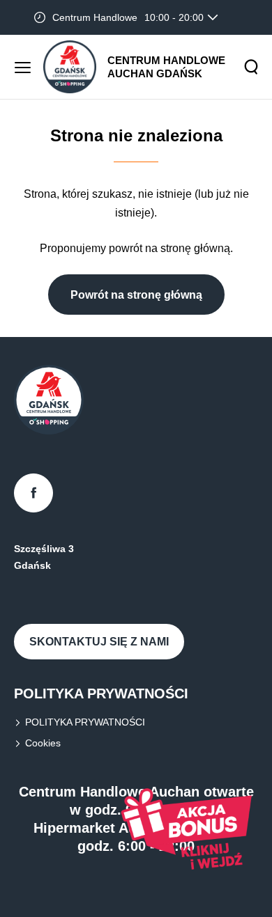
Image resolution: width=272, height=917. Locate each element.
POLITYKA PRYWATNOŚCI (85, 722)
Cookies (43, 743)
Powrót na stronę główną (136, 295)
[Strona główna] (69, 66)
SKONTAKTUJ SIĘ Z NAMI (99, 642)
